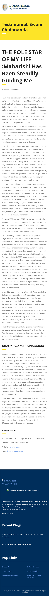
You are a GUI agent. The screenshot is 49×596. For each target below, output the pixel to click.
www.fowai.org (14, 447)
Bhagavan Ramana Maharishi (34, 576)
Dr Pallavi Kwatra (33, 567)
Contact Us (6, 567)
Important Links (32, 571)
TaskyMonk (35, 591)
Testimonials (6, 571)
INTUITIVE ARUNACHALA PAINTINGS (16, 544)
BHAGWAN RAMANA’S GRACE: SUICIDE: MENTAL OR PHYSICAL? (22, 535)
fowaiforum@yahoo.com (17, 451)
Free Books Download (10, 575)
